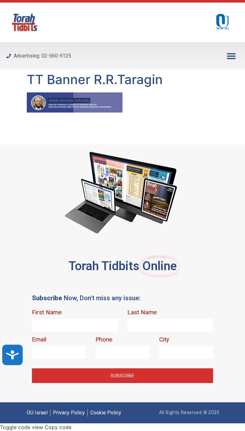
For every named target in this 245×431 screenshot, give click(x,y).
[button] (231, 56)
